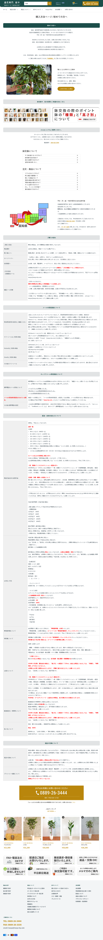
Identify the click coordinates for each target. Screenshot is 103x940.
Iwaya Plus (49, 9)
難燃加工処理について (33, 909)
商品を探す (13, 9)
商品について (25, 9)
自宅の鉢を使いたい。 (31, 162)
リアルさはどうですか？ (32, 173)
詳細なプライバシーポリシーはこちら (39, 778)
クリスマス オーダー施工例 (35, 894)
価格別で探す (7, 894)
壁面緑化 (30, 904)
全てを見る (50, 811)
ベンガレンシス (47, 844)
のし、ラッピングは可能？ (32, 187)
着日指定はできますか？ (32, 189)
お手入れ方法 (31, 899)
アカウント (58, 4)
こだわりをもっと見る (66, 89)
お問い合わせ (69, 9)
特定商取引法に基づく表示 (83, 891)
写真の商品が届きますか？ (32, 182)
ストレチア (65, 844)
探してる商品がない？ (31, 178)
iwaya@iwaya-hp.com (34, 277)
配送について (79, 894)
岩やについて (37, 9)
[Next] (99, 833)
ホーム (5, 9)
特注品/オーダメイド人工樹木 (36, 888)
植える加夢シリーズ (33, 912)
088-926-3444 (54, 143)
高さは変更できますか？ (32, 160)
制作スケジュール (32, 901)
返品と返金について (81, 896)
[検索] (49, 3)
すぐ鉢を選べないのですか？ (33, 155)
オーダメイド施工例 (33, 891)
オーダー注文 (65, 227)
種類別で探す (7, 888)
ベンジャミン (7, 844)
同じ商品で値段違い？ (31, 176)
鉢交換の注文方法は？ (31, 158)
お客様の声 (55, 894)
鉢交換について (31, 896)
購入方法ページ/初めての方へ (60, 888)
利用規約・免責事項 (81, 901)
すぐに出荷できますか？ (32, 185)
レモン (25, 844)
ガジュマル (84, 844)
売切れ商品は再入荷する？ (32, 180)
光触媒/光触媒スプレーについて (36, 907)
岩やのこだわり (56, 891)
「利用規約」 (50, 58)
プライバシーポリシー (82, 899)
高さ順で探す (7, 891)
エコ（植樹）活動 (57, 896)
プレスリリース (56, 899)
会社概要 (57, 9)
